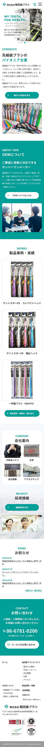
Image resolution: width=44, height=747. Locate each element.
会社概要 (27, 673)
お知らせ (26, 694)
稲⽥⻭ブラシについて (31, 662)
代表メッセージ (29, 669)
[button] (19, 42)
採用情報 (26, 690)
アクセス (27, 679)
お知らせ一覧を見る (33, 590)
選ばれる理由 (28, 666)
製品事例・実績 (28, 685)
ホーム (5, 662)
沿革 (25, 676)
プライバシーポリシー (31, 699)
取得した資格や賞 (10, 696)
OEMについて (8, 685)
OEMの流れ (8, 693)
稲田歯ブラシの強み (11, 689)
